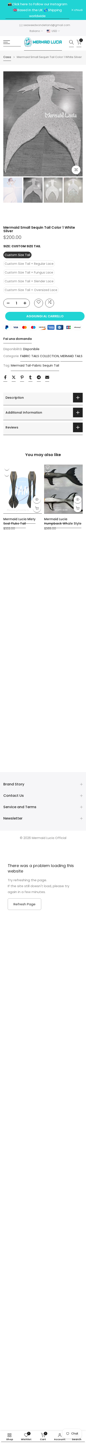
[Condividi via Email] (47, 378)
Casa (7, 57)
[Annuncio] (37, 10)
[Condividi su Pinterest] (22, 378)
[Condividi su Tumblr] (30, 378)
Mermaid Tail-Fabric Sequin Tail (35, 365)
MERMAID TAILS (71, 356)
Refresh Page (24, 904)
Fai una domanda (17, 339)
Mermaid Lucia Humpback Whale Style (62, 521)
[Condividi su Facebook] (5, 378)
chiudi (78, 10)
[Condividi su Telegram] (39, 378)
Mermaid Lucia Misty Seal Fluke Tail (19, 521)
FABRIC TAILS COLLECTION (39, 356)
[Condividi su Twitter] (14, 378)
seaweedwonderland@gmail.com (46, 25)
